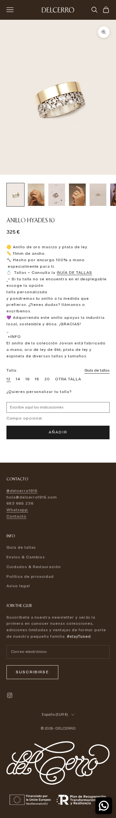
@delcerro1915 (21, 490)
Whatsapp (17, 510)
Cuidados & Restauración (33, 567)
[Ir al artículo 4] (77, 195)
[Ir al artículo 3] (57, 195)
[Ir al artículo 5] (98, 195)
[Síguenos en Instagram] (9, 695)
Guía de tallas (97, 370)
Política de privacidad (30, 576)
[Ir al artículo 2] (36, 195)
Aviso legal (18, 586)
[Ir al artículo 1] (15, 195)
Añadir (58, 432)
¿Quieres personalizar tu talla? (39, 391)
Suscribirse (32, 672)
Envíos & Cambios (25, 557)
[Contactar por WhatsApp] (103, 805)
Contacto (16, 516)
